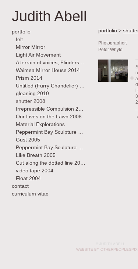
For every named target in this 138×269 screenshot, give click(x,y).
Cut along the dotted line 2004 (51, 163)
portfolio (21, 32)
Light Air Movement (38, 55)
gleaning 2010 (32, 93)
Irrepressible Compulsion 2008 (51, 109)
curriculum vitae (30, 194)
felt (19, 39)
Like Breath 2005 (36, 155)
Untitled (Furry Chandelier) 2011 (51, 86)
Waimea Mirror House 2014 (48, 70)
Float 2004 (28, 178)
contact (20, 186)
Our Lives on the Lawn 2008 (49, 116)
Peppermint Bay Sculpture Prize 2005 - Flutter (51, 147)
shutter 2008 (30, 101)
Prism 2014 (29, 78)
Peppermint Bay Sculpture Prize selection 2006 (51, 132)
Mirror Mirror (30, 47)
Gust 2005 (28, 140)
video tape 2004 (34, 170)
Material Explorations (40, 124)
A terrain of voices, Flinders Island (51, 62)
